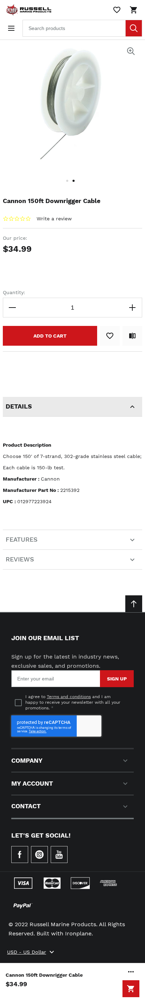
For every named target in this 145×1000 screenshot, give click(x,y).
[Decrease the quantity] (13, 307)
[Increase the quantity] (132, 307)
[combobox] (82, 28)
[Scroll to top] (133, 603)
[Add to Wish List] (110, 336)
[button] (69, 185)
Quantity (13, 292)
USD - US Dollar (26, 952)
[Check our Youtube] (59, 854)
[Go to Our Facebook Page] (19, 854)
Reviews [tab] (20, 559)
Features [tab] (22, 539)
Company (27, 760)
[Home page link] (27, 10)
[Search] (133, 28)
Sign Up (117, 678)
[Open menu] (11, 28)
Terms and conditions (69, 696)
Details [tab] (19, 406)
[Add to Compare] (132, 336)
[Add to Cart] (130, 988)
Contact (26, 806)
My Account (32, 783)
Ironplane (78, 933)
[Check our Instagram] (39, 854)
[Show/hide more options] (130, 971)
